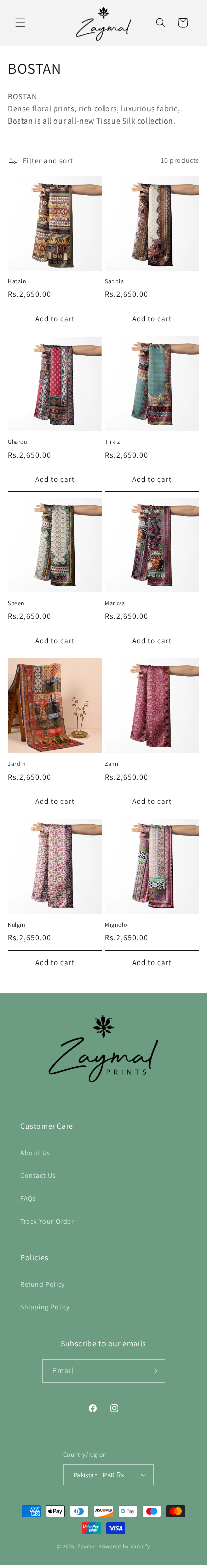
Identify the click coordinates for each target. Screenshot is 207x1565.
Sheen (16, 603)
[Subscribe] (154, 1371)
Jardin (17, 763)
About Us (35, 1152)
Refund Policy (42, 1284)
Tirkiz (112, 441)
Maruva (115, 603)
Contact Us (38, 1175)
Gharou (17, 441)
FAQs (28, 1198)
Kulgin (17, 924)
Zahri (112, 763)
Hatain (17, 281)
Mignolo (116, 924)
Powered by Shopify (124, 1546)
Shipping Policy (45, 1306)
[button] (20, 23)
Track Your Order (47, 1221)
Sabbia (114, 281)
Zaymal (87, 1546)
